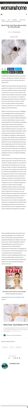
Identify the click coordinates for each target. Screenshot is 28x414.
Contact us (6, 3)
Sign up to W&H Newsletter (17, 3)
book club (5, 347)
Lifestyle (15, 19)
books (11, 347)
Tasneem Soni (16, 32)
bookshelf (18, 347)
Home (3, 19)
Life (9, 19)
